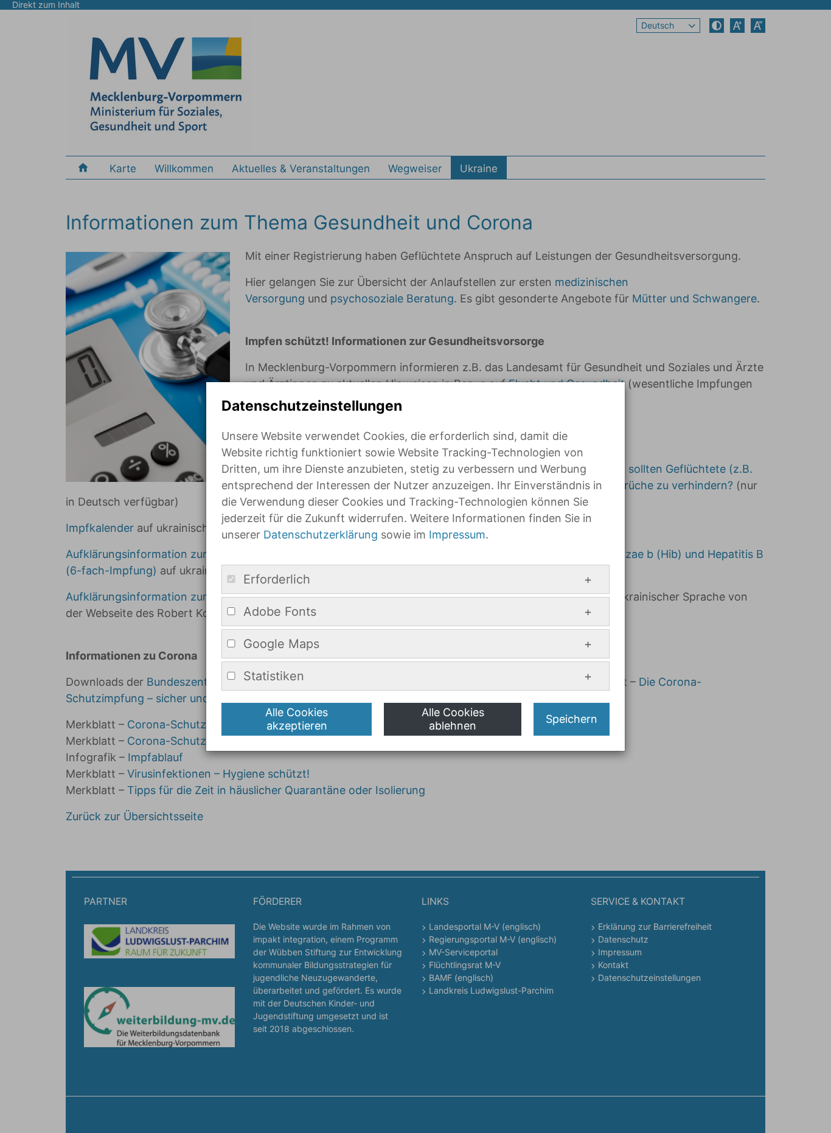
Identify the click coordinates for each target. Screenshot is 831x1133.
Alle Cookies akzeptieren (296, 719)
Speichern (571, 719)
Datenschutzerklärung (320, 534)
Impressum (457, 534)
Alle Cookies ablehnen (453, 719)
